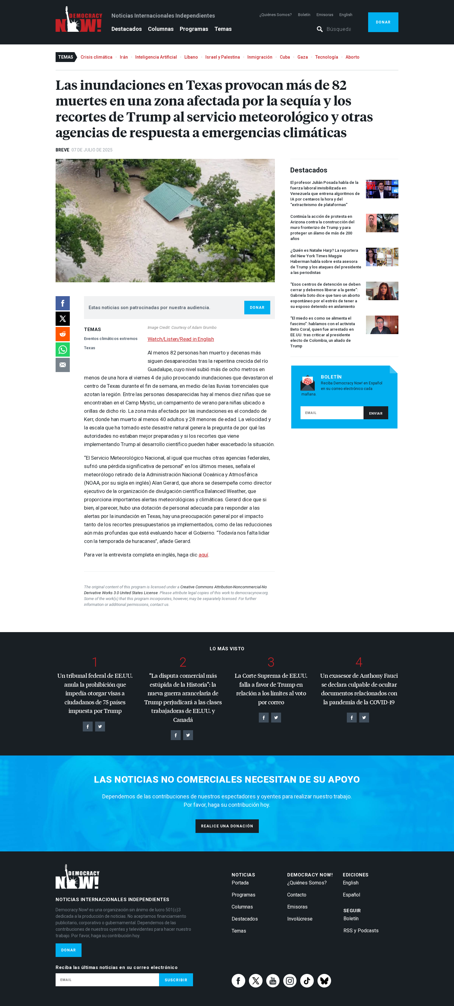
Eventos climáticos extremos (110, 338)
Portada (240, 883)
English (345, 14)
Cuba (285, 57)
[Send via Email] (63, 365)
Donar (383, 22)
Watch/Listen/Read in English (181, 339)
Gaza (302, 57)
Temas (223, 29)
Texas (89, 348)
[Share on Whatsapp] (63, 349)
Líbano (191, 57)
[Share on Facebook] (63, 303)
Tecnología (326, 57)
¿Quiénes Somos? (275, 14)
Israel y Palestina (222, 57)
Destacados (126, 29)
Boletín (304, 14)
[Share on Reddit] (63, 334)
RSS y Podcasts (361, 931)
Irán (124, 57)
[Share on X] (63, 319)
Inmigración (259, 57)
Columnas (161, 29)
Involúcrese (300, 919)
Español (351, 895)
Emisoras (325, 14)
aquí (203, 555)
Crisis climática (96, 57)
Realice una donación (227, 826)
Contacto (296, 895)
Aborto (352, 57)
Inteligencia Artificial (156, 57)
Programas (194, 29)
